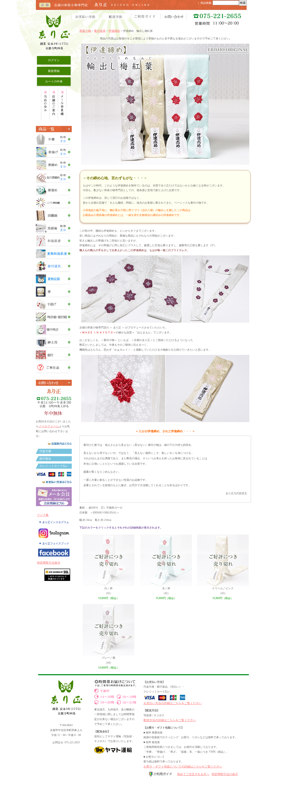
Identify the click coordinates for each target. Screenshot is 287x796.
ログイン (54, 60)
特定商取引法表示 (48, 562)
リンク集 (43, 515)
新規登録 (54, 71)
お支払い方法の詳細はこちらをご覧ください (173, 703)
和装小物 (85, 30)
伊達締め (114, 30)
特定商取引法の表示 (225, 774)
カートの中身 (54, 81)
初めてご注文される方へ (193, 774)
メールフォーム (49, 426)
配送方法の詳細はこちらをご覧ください (170, 720)
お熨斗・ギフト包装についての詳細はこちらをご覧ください (183, 766)
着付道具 (100, 30)
